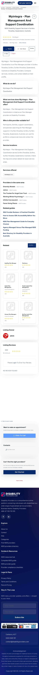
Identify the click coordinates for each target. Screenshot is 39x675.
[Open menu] (35, 3)
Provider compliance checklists (12, 567)
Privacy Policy (6, 578)
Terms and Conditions (8, 582)
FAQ (2, 536)
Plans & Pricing (6, 585)
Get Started (19, 472)
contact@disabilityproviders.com (17, 642)
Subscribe (19, 617)
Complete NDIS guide (8, 560)
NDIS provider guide (8, 564)
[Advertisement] (19, 396)
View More (31, 245)
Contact (4, 532)
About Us (4, 529)
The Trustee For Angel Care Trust (15, 193)
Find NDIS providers (8, 543)
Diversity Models (9, 187)
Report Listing (19, 480)
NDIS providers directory (9, 546)
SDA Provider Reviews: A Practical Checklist (19, 212)
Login (14, 363)
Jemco (5, 190)
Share (6, 53)
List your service (25, 3)
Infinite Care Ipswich (10, 200)
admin (12, 336)
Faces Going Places (10, 203)
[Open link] (3, 517)
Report (13, 53)
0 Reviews (5, 42)
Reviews (32, 48)
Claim (9, 49)
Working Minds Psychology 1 (13, 197)
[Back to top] (3, 653)
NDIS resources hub (8, 557)
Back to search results (7, 421)
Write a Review (22, 42)
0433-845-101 (11, 638)
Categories (5, 539)
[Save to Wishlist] (34, 17)
